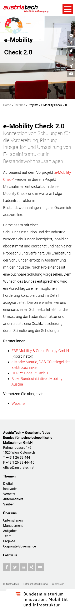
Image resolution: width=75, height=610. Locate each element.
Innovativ (10, 489)
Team (7, 536)
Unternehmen (13, 520)
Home (7, 105)
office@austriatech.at (18, 467)
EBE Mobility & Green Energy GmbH (40, 350)
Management (13, 526)
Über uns (19, 105)
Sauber (8, 504)
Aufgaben (10, 531)
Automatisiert (13, 499)
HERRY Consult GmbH (29, 373)
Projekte (9, 541)
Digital (8, 484)
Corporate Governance (19, 546)
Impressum (58, 584)
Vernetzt (9, 494)
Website (18, 403)
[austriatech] (26, 8)
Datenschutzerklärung (35, 584)
